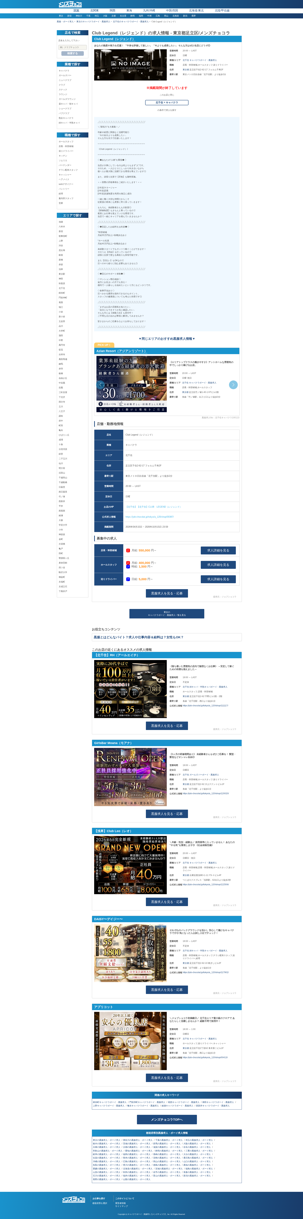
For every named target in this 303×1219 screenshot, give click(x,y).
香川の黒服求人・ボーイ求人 (137, 1165)
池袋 (61, 222)
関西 (112, 10)
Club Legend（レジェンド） (114, 39)
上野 (61, 241)
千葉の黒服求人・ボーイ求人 (169, 1140)
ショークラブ (65, 108)
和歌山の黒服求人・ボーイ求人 (108, 1151)
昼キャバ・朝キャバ (68, 104)
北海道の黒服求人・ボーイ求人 (138, 1168)
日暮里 (62, 487)
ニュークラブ (65, 80)
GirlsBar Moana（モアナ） (113, 743)
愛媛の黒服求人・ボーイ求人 (107, 1168)
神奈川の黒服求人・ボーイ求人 (138, 1140)
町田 (61, 425)
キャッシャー (65, 174)
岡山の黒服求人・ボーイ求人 (167, 1161)
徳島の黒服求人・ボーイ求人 (167, 1165)
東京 (61, 16)
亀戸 (61, 548)
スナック (63, 89)
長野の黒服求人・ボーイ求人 (107, 1179)
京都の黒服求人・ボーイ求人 (137, 1147)
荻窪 (61, 350)
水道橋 (62, 544)
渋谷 (61, 245)
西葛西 (62, 511)
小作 (61, 529)
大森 (61, 520)
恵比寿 (62, 250)
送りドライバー (66, 151)
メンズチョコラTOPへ (167, 1119)
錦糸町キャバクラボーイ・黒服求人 (110, 1102)
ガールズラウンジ (67, 99)
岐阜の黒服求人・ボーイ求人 (107, 1154)
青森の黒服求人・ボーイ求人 (197, 1172)
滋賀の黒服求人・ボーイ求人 (167, 1147)
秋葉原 (62, 283)
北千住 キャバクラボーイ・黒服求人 (200, 60)
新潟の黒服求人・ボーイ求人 (197, 1175)
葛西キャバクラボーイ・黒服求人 (184, 1102)
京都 (114, 16)
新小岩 (62, 316)
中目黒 (62, 383)
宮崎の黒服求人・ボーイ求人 (167, 1158)
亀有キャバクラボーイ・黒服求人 (143, 1105)
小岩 (61, 312)
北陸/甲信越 (222, 10)
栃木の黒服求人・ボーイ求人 (107, 1143)
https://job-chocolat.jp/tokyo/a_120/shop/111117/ (205, 705)
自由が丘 (63, 378)
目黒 (61, 387)
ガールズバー (65, 75)
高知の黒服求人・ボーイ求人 (197, 1165)
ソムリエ (63, 160)
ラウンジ (63, 94)
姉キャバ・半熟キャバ (69, 123)
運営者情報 (120, 1203)
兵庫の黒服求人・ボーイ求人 (107, 1147)
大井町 (62, 331)
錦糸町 (62, 293)
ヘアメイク (64, 179)
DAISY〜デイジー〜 (108, 919)
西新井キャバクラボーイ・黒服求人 (213, 1105)
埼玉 (97, 16)
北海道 (176, 16)
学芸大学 (63, 525)
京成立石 (63, 586)
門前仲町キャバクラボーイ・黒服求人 (147, 1102)
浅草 (61, 269)
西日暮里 (63, 492)
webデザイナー (66, 184)
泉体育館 (63, 563)
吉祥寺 (62, 354)
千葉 (88, 16)
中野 (61, 340)
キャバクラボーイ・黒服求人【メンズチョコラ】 (147, 1214)
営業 (61, 203)
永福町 (62, 582)
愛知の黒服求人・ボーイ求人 (139, 1151)
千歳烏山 (63, 477)
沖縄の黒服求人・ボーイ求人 (107, 1161)
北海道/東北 (196, 10)
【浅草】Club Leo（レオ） (115, 351)
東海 (129, 10)
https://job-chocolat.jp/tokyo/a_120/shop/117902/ (206, 972)
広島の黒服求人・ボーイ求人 (137, 1161)
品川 (61, 326)
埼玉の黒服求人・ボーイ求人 (199, 1140)
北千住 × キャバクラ (167, 102)
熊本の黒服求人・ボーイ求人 (137, 1158)
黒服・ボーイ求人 (65, 21)
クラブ (62, 85)
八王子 (62, 411)
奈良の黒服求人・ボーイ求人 (197, 1147)
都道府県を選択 (99, 1203)
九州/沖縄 (149, 10)
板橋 (61, 373)
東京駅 (62, 274)
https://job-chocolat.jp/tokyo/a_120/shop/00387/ (150, 516)
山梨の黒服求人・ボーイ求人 (137, 1179)
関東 (76, 10)
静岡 (132, 16)
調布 (61, 416)
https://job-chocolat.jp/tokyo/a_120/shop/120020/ (206, 793)
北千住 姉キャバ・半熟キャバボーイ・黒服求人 (205, 687)
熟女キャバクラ (66, 118)
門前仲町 (63, 297)
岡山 (166, 16)
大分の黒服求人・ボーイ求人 (197, 1154)
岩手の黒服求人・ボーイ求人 (167, 1172)
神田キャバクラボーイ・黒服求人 (218, 1102)
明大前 (62, 468)
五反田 (62, 321)
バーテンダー (65, 165)
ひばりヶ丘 (64, 435)
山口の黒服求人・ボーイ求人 (197, 1161)
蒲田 (61, 335)
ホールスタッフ (66, 141)
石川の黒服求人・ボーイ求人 (107, 1175)
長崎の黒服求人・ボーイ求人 (167, 1154)
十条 (61, 444)
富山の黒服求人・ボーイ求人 (167, 1175)
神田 (61, 278)
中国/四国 (172, 10)
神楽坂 (62, 534)
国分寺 (62, 402)
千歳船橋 (63, 482)
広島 (158, 16)
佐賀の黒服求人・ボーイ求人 (107, 1158)
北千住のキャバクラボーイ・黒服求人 (131, 21)
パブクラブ (64, 113)
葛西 (61, 302)
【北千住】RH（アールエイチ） (117, 655)
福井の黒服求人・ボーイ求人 (137, 1175)
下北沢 (62, 397)
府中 (61, 421)
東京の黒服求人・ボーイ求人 (107, 1140)
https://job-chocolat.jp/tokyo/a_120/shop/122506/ (206, 884)
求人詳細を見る (218, 550)
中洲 (149, 16)
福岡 (141, 16)
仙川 (61, 463)
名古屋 (123, 16)
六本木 (62, 226)
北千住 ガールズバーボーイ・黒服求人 (201, 774)
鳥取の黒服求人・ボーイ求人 (107, 1165)
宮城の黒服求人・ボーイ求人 (169, 1168)
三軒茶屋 (63, 392)
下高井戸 (63, 591)
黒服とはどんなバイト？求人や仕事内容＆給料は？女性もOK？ (139, 637)
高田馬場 (63, 359)
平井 (61, 506)
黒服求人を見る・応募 (167, 593)
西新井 (62, 501)
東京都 (186, 69)
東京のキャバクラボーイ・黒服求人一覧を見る (167, 613)
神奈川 (79, 16)
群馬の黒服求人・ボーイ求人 (167, 1143)
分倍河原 (63, 449)
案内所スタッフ (66, 198)
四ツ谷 (62, 567)
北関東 (94, 10)
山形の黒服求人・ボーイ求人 (107, 1172)
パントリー (64, 189)
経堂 (61, 454)
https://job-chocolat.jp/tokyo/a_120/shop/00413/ (205, 1057)
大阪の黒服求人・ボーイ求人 (197, 1143)
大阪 (105, 16)
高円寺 (62, 345)
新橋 (61, 260)
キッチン (63, 156)
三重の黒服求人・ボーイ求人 (199, 1151)
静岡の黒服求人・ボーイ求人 (169, 1151)
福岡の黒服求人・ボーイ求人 (137, 1154)
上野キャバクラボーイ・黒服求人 (109, 1105)
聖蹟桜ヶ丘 (64, 558)
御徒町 (62, 577)
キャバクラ (64, 70)
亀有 (61, 430)
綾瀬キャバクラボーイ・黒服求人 (178, 1105)
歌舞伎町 (63, 236)
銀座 (61, 255)
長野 (193, 16)
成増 (61, 439)
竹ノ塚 (62, 496)
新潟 (185, 16)
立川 (61, 406)
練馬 (61, 364)
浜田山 (62, 473)
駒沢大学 (63, 572)
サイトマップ (121, 1206)
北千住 (62, 288)
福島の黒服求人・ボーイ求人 (199, 1168)
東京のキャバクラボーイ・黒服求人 (93, 21)
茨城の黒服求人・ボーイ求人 (137, 1143)
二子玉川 (63, 458)
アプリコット (103, 1007)
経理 (61, 193)
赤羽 (61, 368)
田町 (61, 553)
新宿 (69, 16)
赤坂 (61, 264)
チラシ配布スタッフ (68, 170)
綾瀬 (61, 515)
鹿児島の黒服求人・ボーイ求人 (198, 1158)
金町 (61, 539)
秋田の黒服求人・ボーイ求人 (137, 1172)
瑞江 (61, 307)
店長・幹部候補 (66, 146)
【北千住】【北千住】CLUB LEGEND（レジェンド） (154, 506)
